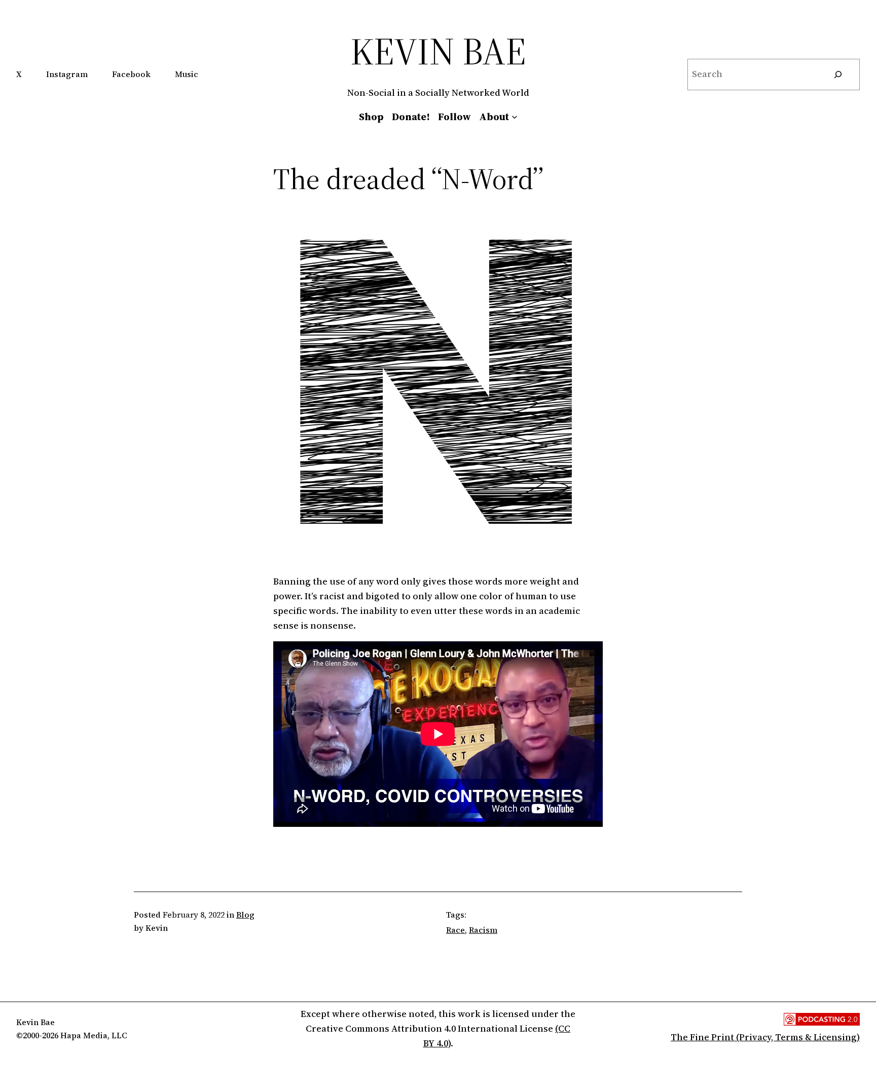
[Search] (838, 74)
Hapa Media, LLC (93, 1035)
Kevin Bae (438, 51)
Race (455, 929)
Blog (245, 914)
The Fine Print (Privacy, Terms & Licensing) (765, 1037)
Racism (483, 929)
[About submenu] (515, 117)
